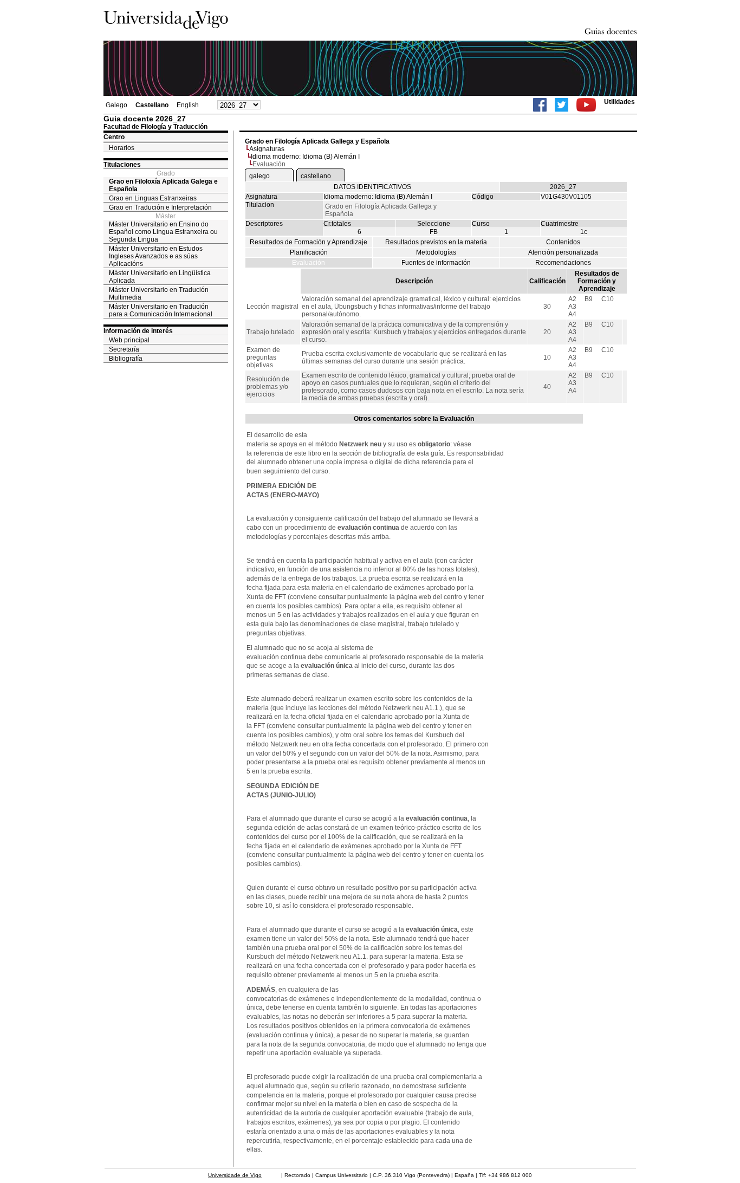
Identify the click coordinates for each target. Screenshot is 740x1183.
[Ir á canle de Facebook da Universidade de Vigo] (540, 105)
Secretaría (124, 349)
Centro (114, 137)
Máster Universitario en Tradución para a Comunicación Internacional (160, 310)
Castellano (151, 105)
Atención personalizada (563, 252)
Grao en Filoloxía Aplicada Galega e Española (163, 185)
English (188, 105)
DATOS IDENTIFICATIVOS (372, 187)
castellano (316, 176)
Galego (116, 105)
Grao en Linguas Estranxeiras (153, 198)
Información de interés (138, 331)
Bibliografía (125, 358)
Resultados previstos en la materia (436, 242)
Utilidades (619, 102)
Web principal (129, 340)
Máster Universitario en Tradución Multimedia (159, 293)
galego (259, 176)
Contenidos (563, 242)
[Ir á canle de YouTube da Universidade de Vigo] (586, 105)
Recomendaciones (563, 262)
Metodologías (436, 252)
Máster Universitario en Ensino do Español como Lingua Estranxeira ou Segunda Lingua (163, 231)
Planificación (309, 252)
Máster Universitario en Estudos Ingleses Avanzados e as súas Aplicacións (156, 256)
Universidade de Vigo (235, 1175)
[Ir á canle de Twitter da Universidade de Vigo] (561, 105)
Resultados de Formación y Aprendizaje (308, 242)
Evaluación (308, 262)
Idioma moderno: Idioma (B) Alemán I (305, 156)
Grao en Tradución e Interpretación (160, 207)
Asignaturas (266, 149)
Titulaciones (122, 164)
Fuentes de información (436, 262)
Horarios (121, 148)
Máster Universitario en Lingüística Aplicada (160, 276)
